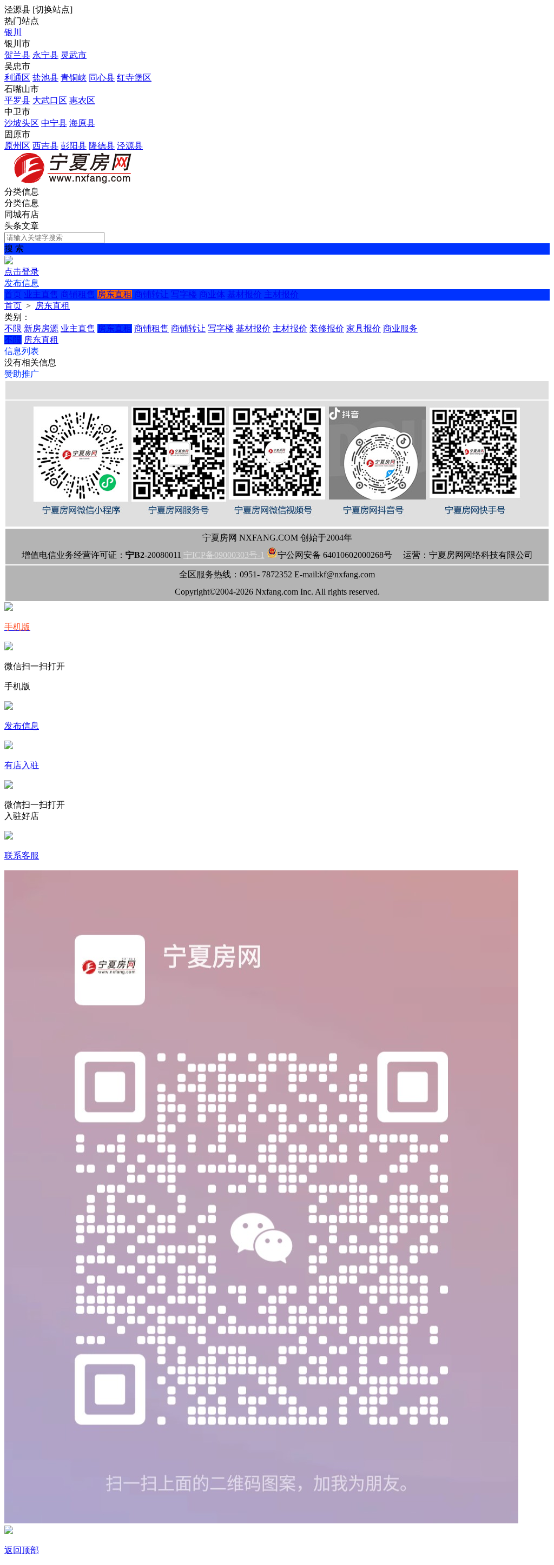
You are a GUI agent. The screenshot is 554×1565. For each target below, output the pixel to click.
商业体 (212, 294)
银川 (13, 32)
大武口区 (49, 100)
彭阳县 (74, 145)
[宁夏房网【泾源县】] (74, 181)
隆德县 (102, 145)
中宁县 (54, 123)
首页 (13, 294)
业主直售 (41, 294)
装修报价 (326, 328)
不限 (13, 328)
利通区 (17, 77)
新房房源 (41, 328)
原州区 (17, 145)
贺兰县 (17, 54)
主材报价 (281, 294)
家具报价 (363, 328)
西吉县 (45, 145)
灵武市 (74, 54)
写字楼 (184, 294)
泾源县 (130, 145)
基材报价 (244, 294)
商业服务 (400, 328)
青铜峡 (74, 77)
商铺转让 (151, 294)
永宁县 (45, 54)
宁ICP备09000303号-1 (224, 555)
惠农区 (82, 100)
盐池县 (45, 77)
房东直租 (114, 294)
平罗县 (17, 100)
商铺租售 (78, 294)
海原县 (82, 123)
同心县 (102, 77)
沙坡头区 (21, 123)
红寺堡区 (134, 77)
